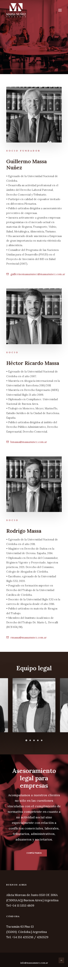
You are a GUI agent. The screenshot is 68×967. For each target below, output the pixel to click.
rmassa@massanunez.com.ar (28, 637)
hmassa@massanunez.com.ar (28, 442)
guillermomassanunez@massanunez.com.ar (37, 274)
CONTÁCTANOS (33, 853)
